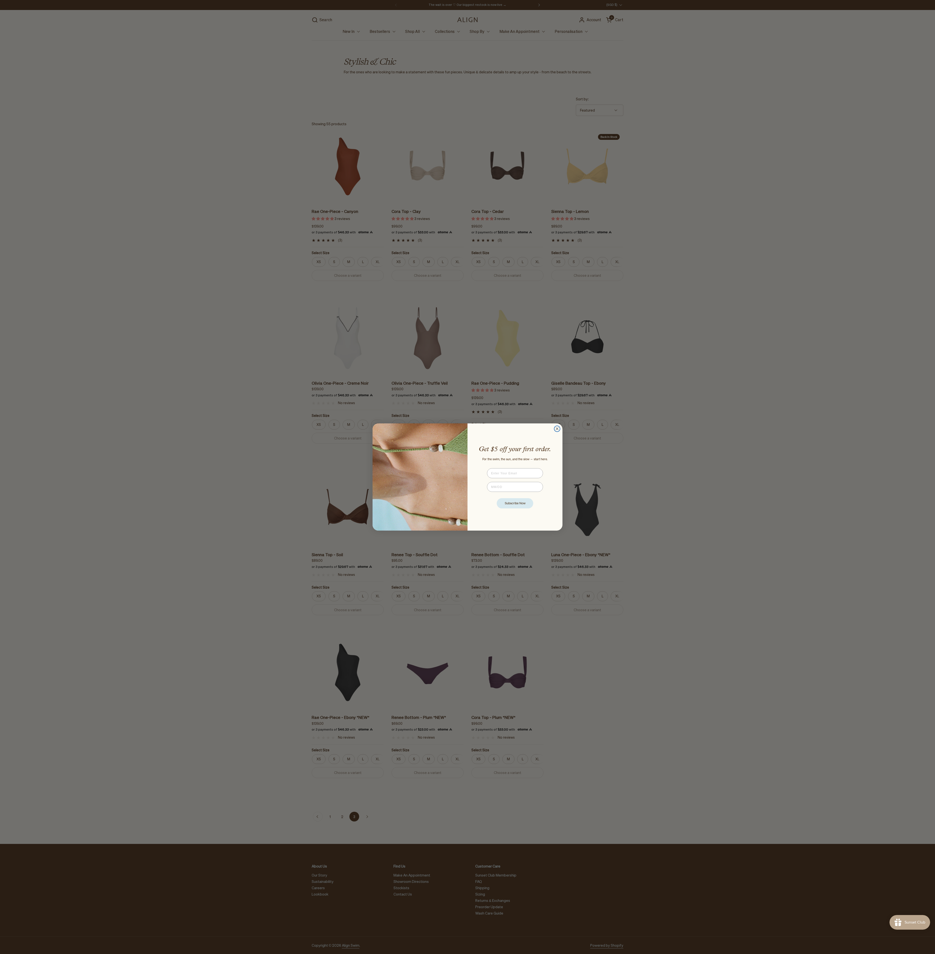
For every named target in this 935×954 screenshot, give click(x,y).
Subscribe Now (515, 503)
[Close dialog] (557, 429)
